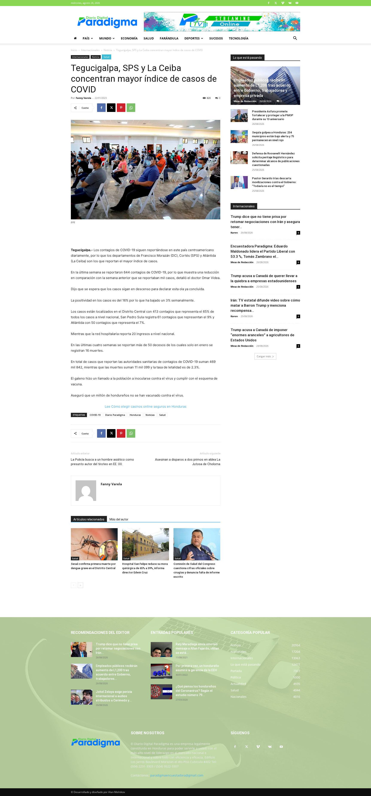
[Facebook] (268, 3)
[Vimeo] (283, 3)
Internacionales (90, 50)
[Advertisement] (145, 236)
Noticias (150, 414)
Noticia (108, 50)
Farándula (169, 38)
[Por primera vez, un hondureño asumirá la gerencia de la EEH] (161, 671)
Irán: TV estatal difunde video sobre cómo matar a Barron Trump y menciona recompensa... (265, 305)
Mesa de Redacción (245, 101)
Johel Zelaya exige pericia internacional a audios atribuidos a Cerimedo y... (114, 696)
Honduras (135, 414)
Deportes (192, 38)
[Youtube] (297, 3)
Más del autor (118, 519)
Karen (234, 232)
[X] (275, 3)
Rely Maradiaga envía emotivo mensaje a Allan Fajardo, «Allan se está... (197, 648)
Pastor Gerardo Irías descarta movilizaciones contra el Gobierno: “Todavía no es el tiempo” (274, 182)
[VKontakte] (290, 3)
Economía (129, 38)
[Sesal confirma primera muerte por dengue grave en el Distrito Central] (94, 544)
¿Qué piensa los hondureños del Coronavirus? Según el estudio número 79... (196, 691)
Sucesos (216, 38)
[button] (295, 39)
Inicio (74, 50)
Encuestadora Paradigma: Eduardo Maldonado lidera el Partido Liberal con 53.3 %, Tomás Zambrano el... (263, 251)
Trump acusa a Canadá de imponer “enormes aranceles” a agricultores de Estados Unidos (262, 335)
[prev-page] (73, 585)
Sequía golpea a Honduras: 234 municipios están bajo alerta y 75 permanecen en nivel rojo (273, 136)
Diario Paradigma (115, 414)
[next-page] (80, 585)
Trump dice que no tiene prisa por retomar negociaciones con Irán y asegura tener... (265, 221)
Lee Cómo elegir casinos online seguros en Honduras (145, 406)
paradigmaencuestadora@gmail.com (176, 775)
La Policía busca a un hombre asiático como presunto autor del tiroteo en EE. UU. (102, 462)
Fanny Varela (83, 98)
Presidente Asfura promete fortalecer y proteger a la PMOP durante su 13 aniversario (272, 115)
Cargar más (264, 356)
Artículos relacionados (88, 519)
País (86, 38)
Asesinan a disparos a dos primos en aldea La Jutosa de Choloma (187, 462)
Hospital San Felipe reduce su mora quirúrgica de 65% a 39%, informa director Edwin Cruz (145, 568)
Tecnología (238, 38)
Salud (149, 38)
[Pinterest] (121, 107)
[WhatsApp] (131, 107)
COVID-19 (95, 414)
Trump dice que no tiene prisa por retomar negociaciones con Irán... (118, 648)
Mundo (105, 38)
